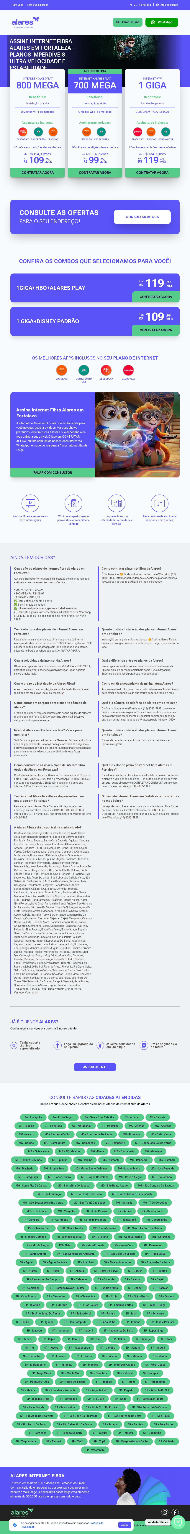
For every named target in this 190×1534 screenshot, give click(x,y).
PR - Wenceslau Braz (69, 1236)
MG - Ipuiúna (59, 1160)
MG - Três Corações (155, 1202)
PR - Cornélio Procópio (92, 1219)
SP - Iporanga (60, 1330)
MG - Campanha (85, 1142)
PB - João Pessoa (96, 1211)
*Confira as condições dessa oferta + (37, 147)
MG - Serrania (124, 1202)
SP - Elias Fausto (88, 1305)
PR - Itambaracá (126, 1219)
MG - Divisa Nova (38, 1151)
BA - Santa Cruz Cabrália (99, 1117)
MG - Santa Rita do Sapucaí (74, 1185)
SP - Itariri (96, 1339)
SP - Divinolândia (138, 1296)
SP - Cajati (157, 1279)
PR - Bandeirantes (152, 1211)
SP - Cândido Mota (106, 1287)
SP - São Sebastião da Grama (74, 1424)
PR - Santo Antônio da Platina (144, 1228)
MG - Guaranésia (124, 1151)
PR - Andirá (124, 1211)
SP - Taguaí (100, 1432)
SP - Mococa (90, 1364)
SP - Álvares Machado (117, 1262)
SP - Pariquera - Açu (37, 1381)
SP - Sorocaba (37, 1432)
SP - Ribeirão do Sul (157, 1390)
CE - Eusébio (26, 1125)
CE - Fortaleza (53, 1125)
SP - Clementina (85, 1296)
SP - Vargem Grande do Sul (132, 1441)
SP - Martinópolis (35, 1364)
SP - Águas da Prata (55, 1262)
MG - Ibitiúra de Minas (28, 1160)
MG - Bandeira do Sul (57, 1134)
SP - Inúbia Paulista (162, 1322)
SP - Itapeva (25, 1339)
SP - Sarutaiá (136, 1424)
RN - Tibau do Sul (155, 1253)
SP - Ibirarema (155, 1313)
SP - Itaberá (86, 1330)
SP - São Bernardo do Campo (149, 1407)
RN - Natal (65, 1245)
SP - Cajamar (133, 1279)
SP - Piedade (104, 1381)
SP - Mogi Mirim (41, 1373)
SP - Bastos (160, 1270)
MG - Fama (97, 1151)
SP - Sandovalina (65, 1407)
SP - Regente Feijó (97, 1390)
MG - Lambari (167, 1160)
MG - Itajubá (85, 1160)
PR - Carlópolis (59, 1219)
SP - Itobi (166, 1339)
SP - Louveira (84, 1356)
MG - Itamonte (111, 1160)
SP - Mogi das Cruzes (122, 1364)
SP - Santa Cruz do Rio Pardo (103, 1407)
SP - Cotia (111, 1296)
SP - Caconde (106, 1279)
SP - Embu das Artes (121, 1305)
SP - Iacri (131, 1313)
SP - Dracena (167, 1296)
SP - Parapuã (151, 1373)
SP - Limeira (58, 1356)
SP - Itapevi (49, 1339)
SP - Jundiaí (133, 1347)
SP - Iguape (46, 1322)
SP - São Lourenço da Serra (124, 1415)
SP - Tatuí (77, 1441)
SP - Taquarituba (26, 1441)
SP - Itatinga (143, 1339)
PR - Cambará (31, 1219)
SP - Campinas (31, 1287)
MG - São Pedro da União (86, 1194)
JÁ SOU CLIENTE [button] (95, 1067)
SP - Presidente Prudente (60, 1390)
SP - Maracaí (134, 1356)
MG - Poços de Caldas (95, 1177)
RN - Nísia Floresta (93, 1245)
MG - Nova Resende (162, 1168)
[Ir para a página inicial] (25, 22)
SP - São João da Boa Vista (36, 1415)
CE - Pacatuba (110, 1125)
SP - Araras (30, 1270)
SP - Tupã (99, 1441)
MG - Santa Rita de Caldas (31, 1185)
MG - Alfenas (136, 1125)
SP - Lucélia (109, 1356)
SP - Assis (53, 1270)
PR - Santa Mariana (104, 1228)
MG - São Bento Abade (114, 1185)
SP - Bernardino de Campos (43, 1279)
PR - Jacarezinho (156, 1219)
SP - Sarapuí (110, 1424)
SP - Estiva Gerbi (81, 1313)
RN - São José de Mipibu (120, 1253)
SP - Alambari (85, 1262)
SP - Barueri (135, 1270)
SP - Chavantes (56, 1296)
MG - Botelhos (131, 1134)
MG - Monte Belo (54, 1168)
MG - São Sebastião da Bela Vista (132, 1194)
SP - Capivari (160, 1287)
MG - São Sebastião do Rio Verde (43, 1202)
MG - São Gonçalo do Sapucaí (156, 1185)
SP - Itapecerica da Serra (118, 1330)
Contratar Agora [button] (156, 297)
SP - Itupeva (51, 1347)
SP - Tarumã (53, 1441)
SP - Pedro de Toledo (72, 1381)
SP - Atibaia (77, 1270)
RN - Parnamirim (153, 1245)
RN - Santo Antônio (35, 1253)
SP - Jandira (107, 1347)
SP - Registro (127, 1390)
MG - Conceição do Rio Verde (153, 1142)
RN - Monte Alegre (38, 1245)
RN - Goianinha (161, 1236)
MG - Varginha (66, 1211)
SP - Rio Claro (95, 1398)
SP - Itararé (73, 1339)
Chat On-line (131, 22)
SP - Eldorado (58, 1305)
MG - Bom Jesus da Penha (96, 1134)
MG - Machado (25, 1168)
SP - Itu (29, 1347)
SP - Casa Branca (26, 1296)
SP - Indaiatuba (106, 1322)
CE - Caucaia (158, 1117)
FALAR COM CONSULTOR (52, 472)
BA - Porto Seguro (63, 1117)
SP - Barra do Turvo (106, 1270)
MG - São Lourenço (49, 1194)
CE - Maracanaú (81, 1125)
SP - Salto (121, 1398)
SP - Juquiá (158, 1347)
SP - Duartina (32, 1305)
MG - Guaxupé (153, 1151)
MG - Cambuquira (54, 1142)
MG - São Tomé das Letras (89, 1202)
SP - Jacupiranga (79, 1347)
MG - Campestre (115, 1142)
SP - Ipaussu (34, 1330)
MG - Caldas (26, 1142)
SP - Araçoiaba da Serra (155, 1262)
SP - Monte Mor (70, 1373)
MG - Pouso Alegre (130, 1177)
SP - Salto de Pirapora (150, 1398)
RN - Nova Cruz (124, 1245)
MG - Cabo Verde (160, 1134)
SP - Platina (28, 1390)
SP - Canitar (135, 1287)
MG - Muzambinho (129, 1168)
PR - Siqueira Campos (32, 1236)
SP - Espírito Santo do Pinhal (43, 1313)
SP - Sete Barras (163, 1424)
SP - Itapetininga (153, 1330)
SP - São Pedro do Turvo (32, 1424)
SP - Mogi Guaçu (155, 1364)
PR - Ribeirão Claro (39, 1228)
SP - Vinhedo (167, 1441)
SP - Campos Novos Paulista (67, 1287)
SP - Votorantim (95, 1450)
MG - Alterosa (163, 1125)
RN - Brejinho (100, 1236)
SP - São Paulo (161, 1415)
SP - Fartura (108, 1313)
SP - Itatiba (119, 1339)
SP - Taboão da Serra (70, 1432)
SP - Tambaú (125, 1432)
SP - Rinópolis (68, 1398)
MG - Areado (26, 1134)
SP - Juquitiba (31, 1356)
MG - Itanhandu (139, 1160)
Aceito (124, 1525)
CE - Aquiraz (132, 1117)
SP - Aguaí (26, 1262)
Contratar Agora (38, 172)
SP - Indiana (133, 1322)
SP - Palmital (125, 1373)
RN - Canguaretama (130, 1236)
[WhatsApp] (164, 1512)
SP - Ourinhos (98, 1373)
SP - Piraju (128, 1381)
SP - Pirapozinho (155, 1381)
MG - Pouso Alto (162, 1177)
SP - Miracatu (64, 1364)
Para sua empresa (37, 4)
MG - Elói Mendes (70, 1151)
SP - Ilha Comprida (75, 1322)
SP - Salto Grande (33, 1407)
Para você (17, 4)
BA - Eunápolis (33, 1117)
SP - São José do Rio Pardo (81, 1415)
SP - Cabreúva (78, 1279)
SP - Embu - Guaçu (154, 1305)
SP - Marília (160, 1356)
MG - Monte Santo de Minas (91, 1168)
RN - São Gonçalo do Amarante (75, 1253)
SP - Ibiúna (22, 1322)
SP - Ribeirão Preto (38, 1398)
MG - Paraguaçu (28, 1177)
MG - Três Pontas (37, 1211)
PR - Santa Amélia (72, 1228)
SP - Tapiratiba (152, 1432)
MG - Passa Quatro (59, 1177)
